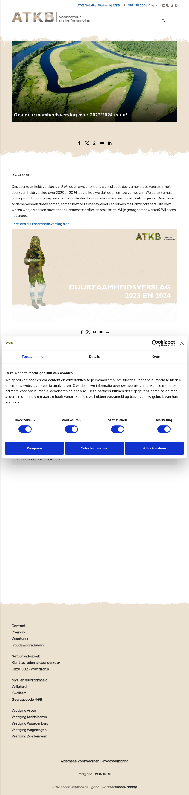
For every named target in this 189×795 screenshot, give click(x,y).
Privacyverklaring (114, 761)
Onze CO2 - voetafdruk (30, 669)
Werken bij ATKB (109, 5)
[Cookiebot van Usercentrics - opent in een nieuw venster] (155, 343)
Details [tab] (94, 356)
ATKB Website (86, 5)
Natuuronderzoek (26, 656)
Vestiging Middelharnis (29, 717)
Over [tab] (156, 356)
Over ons (19, 632)
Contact (19, 626)
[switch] (71, 429)
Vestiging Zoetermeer (29, 736)
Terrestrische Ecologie (38, 459)
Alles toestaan (154, 448)
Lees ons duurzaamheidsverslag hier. (40, 224)
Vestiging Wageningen (29, 730)
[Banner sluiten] (182, 343)
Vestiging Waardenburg (30, 723)
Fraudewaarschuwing (28, 645)
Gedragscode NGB (27, 699)
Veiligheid (19, 686)
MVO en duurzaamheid (29, 680)
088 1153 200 (137, 5)
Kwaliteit (19, 693)
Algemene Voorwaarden (80, 761)
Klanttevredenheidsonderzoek (36, 663)
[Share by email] (102, 143)
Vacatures (20, 639)
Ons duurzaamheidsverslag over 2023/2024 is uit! (71, 114)
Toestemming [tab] (33, 356)
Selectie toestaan (94, 448)
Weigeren (34, 448)
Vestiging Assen (24, 710)
